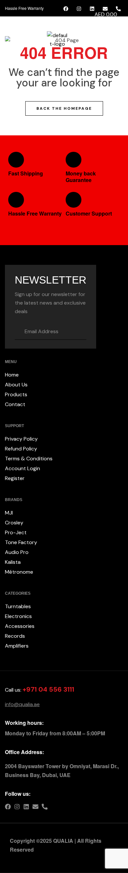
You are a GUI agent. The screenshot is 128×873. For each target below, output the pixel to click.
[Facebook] (8, 807)
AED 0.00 (105, 14)
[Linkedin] (26, 807)
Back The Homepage (64, 108)
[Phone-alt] (45, 807)
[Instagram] (17, 807)
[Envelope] (35, 807)
